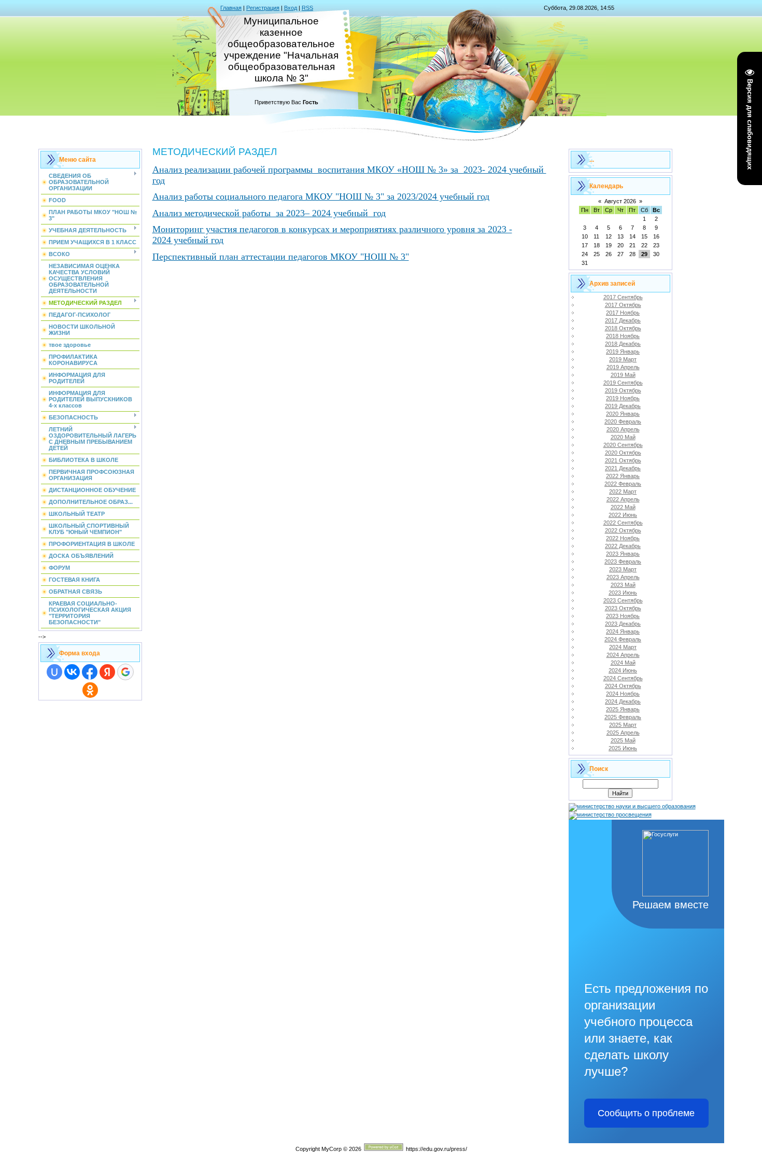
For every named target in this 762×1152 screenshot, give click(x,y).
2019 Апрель (623, 367)
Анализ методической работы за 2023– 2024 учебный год (269, 213)
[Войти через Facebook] (89, 672)
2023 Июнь (623, 592)
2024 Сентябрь (623, 678)
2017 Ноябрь (623, 313)
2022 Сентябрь (623, 522)
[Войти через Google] (125, 672)
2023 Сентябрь (623, 600)
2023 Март (623, 569)
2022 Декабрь (623, 546)
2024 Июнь (623, 670)
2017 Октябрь (623, 305)
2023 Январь (623, 554)
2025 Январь (623, 709)
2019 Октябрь (623, 390)
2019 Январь (623, 351)
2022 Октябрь (623, 530)
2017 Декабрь (623, 320)
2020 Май (623, 437)
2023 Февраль (622, 561)
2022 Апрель (623, 499)
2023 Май (623, 585)
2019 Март (623, 359)
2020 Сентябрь (623, 445)
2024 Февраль (622, 639)
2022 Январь (623, 476)
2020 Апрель (623, 429)
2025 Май (623, 740)
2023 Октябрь (623, 608)
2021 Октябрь (623, 460)
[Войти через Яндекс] (107, 672)
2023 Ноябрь (623, 616)
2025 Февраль (622, 717)
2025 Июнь (623, 748)
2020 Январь (623, 414)
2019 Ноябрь (623, 398)
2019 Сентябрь (623, 383)
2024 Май (623, 662)
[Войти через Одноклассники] (90, 690)
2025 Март (623, 725)
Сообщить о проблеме (646, 1113)
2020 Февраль (622, 421)
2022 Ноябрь (623, 538)
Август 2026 (620, 201)
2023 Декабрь (623, 624)
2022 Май (623, 507)
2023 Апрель (623, 577)
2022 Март (623, 491)
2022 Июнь (623, 515)
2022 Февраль (622, 484)
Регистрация (262, 8)
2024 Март (623, 647)
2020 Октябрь (623, 452)
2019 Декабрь (623, 406)
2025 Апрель (623, 732)
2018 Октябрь (623, 328)
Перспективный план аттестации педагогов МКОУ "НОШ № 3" (280, 256)
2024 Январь (623, 631)
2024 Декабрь (623, 701)
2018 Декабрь (623, 344)
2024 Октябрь (623, 686)
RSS (307, 8)
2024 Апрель (623, 655)
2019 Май (623, 375)
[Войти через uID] (54, 672)
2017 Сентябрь (623, 297)
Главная (231, 8)
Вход (290, 8)
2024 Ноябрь (623, 694)
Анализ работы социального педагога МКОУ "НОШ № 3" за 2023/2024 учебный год (320, 196)
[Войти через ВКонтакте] (72, 672)
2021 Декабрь (623, 468)
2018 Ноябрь (623, 336)
